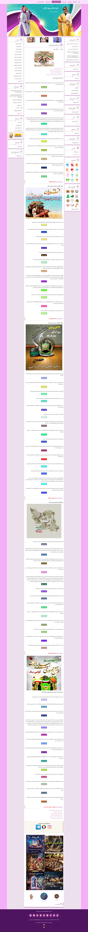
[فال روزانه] (35, 844)
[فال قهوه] (54, 863)
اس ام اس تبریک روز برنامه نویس (55, 817)
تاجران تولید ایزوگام (18, 110)
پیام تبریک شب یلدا (18, 130)
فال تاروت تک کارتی (18, 54)
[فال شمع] (35, 863)
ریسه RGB (76, 152)
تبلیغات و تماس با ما (40, 2)
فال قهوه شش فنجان (74, 93)
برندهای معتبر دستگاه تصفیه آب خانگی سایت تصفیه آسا (16, 91)
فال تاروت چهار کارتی (17, 60)
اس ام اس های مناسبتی (56, 2)
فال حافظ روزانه (18, 125)
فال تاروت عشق (18, 73)
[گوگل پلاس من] (37, 915)
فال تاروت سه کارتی (17, 57)
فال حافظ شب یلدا (18, 128)
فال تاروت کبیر (18, 46)
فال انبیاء (76, 78)
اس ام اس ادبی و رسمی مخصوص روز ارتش (53, 74)
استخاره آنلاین (48, 2)
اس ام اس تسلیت (75, 46)
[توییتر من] (40, 915)
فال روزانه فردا (18, 156)
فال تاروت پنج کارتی (17, 62)
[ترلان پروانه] (44, 40)
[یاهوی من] (57, 915)
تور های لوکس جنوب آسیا (17, 100)
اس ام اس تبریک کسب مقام (56, 813)
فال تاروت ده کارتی (18, 70)
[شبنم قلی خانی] (31, 40)
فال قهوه (76, 88)
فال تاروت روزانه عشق (17, 76)
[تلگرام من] (54, 915)
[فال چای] (54, 881)
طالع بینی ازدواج (75, 112)
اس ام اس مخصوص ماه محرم (56, 815)
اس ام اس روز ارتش (50, 8)
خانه (79, 2)
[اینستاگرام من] (47, 915)
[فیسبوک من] (50, 915)
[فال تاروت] (54, 844)
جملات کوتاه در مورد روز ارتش (55, 71)
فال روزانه (64, 2)
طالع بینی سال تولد (75, 209)
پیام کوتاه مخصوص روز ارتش (56, 73)
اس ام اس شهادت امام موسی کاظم (72, 60)
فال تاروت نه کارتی (18, 68)
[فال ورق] (35, 881)
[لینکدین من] (30, 915)
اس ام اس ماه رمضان (57, 812)
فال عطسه (19, 146)
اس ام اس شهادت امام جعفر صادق (55, 810)
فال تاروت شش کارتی (17, 65)
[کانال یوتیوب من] (34, 915)
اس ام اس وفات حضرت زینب (73, 49)
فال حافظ (74, 2)
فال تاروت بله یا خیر (18, 78)
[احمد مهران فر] (57, 40)
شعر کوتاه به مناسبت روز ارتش (55, 69)
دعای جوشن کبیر (75, 121)
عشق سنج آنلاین (75, 142)
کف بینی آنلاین (75, 102)
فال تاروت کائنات (18, 52)
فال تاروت (69, 2)
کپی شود (44, 87)
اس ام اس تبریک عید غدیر (56, 818)
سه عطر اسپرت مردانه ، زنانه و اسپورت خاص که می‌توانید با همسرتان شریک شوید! (15, 96)
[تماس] (44, 915)
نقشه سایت (38, 922)
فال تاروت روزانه (18, 44)
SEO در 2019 (19, 108)
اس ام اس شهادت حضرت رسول (72, 44)
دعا (77, 124)
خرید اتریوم (19, 105)
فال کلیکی (76, 133)
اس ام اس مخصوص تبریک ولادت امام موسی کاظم (73, 52)
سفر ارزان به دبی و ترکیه (17, 102)
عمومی (55, 904)
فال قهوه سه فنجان (74, 90)
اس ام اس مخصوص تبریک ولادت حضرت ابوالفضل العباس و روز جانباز (73, 56)
